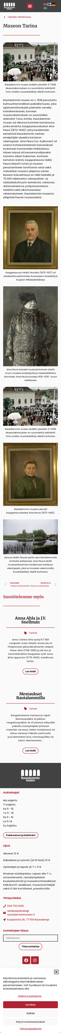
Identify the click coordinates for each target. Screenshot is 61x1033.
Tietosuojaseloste (30, 1028)
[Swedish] (45, 8)
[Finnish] (50, 4)
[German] (54, 4)
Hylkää (30, 1013)
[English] (45, 4)
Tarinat (33, 632)
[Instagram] (35, 960)
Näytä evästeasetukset (30, 1021)
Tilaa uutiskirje (30, 946)
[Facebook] (26, 960)
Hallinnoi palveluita (29, 996)
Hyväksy (30, 1004)
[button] (56, 971)
